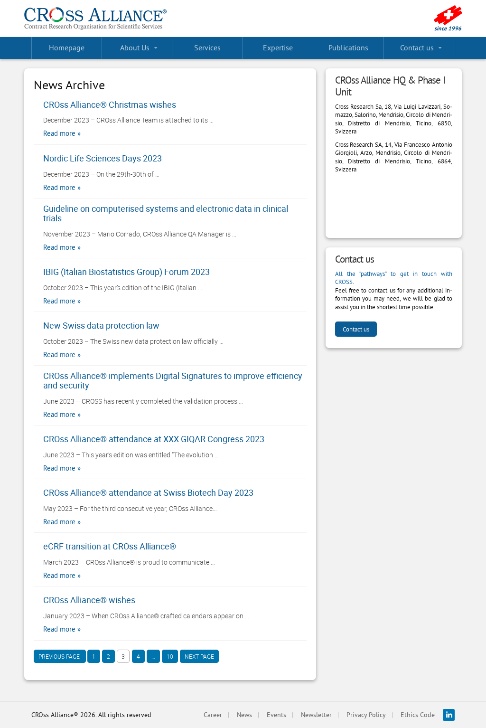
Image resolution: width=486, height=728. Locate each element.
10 (167, 657)
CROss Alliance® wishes (89, 600)
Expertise (278, 47)
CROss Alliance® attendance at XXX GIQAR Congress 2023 (153, 439)
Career (213, 714)
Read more (59, 133)
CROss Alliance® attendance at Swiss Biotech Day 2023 (148, 493)
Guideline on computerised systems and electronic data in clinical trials (165, 213)
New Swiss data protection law (101, 326)
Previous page (59, 656)
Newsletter (316, 714)
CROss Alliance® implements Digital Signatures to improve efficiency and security (172, 380)
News (244, 714)
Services (207, 47)
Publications (348, 47)
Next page (199, 656)
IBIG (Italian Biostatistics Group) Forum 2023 (126, 272)
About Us (135, 47)
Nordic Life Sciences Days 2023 (102, 158)
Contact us (417, 47)
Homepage (66, 47)
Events (276, 714)
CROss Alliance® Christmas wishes (109, 105)
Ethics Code (418, 714)
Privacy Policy (366, 714)
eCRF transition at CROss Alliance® (109, 546)
